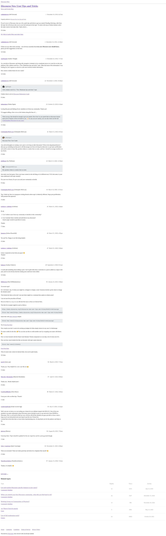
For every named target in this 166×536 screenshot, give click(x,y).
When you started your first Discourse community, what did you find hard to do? (26, 494)
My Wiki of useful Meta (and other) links (12, 34)
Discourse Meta (5, 2)
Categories (9, 529)
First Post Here (8, 325)
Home (2, 529)
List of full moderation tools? (10, 515)
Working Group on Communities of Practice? (15, 501)
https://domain (13, 316)
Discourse (10, 533)
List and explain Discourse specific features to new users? (19, 487)
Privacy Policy (36, 529)
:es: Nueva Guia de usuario (9, 508)
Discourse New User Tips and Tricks (19, 6)
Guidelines (16, 529)
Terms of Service (25, 529)
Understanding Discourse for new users (13, 120)
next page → (4, 474)
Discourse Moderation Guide (21, 94)
